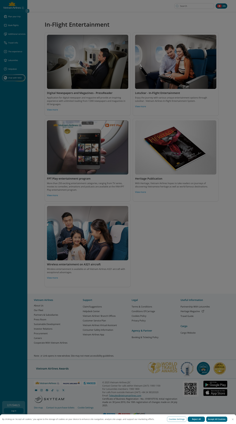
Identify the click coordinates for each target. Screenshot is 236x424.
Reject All (196, 419)
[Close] (233, 419)
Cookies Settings (177, 419)
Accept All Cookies (216, 419)
